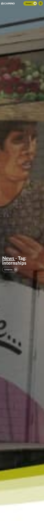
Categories (8, 269)
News (8, 258)
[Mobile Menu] (40, 3)
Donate (28, 3)
